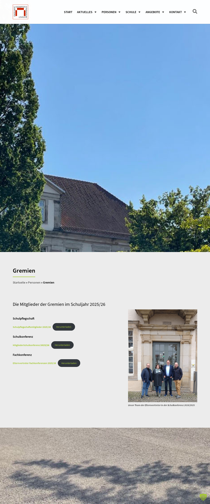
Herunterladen (63, 326)
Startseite (19, 282)
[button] (203, 497)
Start (68, 12)
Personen (34, 282)
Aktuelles (84, 12)
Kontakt (175, 12)
